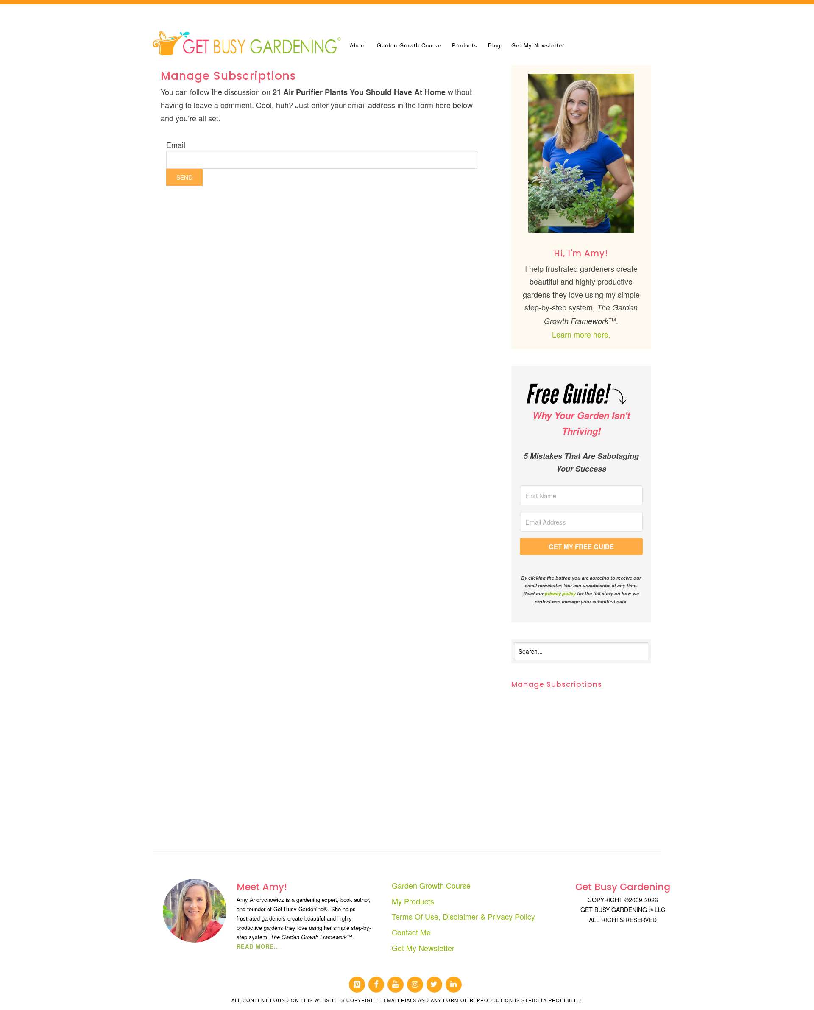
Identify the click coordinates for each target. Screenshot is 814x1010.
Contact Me (411, 931)
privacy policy (560, 593)
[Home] (248, 42)
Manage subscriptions (556, 684)
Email (175, 144)
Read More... (258, 946)
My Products (413, 901)
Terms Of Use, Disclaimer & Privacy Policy (463, 916)
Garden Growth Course (431, 885)
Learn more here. (581, 334)
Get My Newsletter (423, 947)
